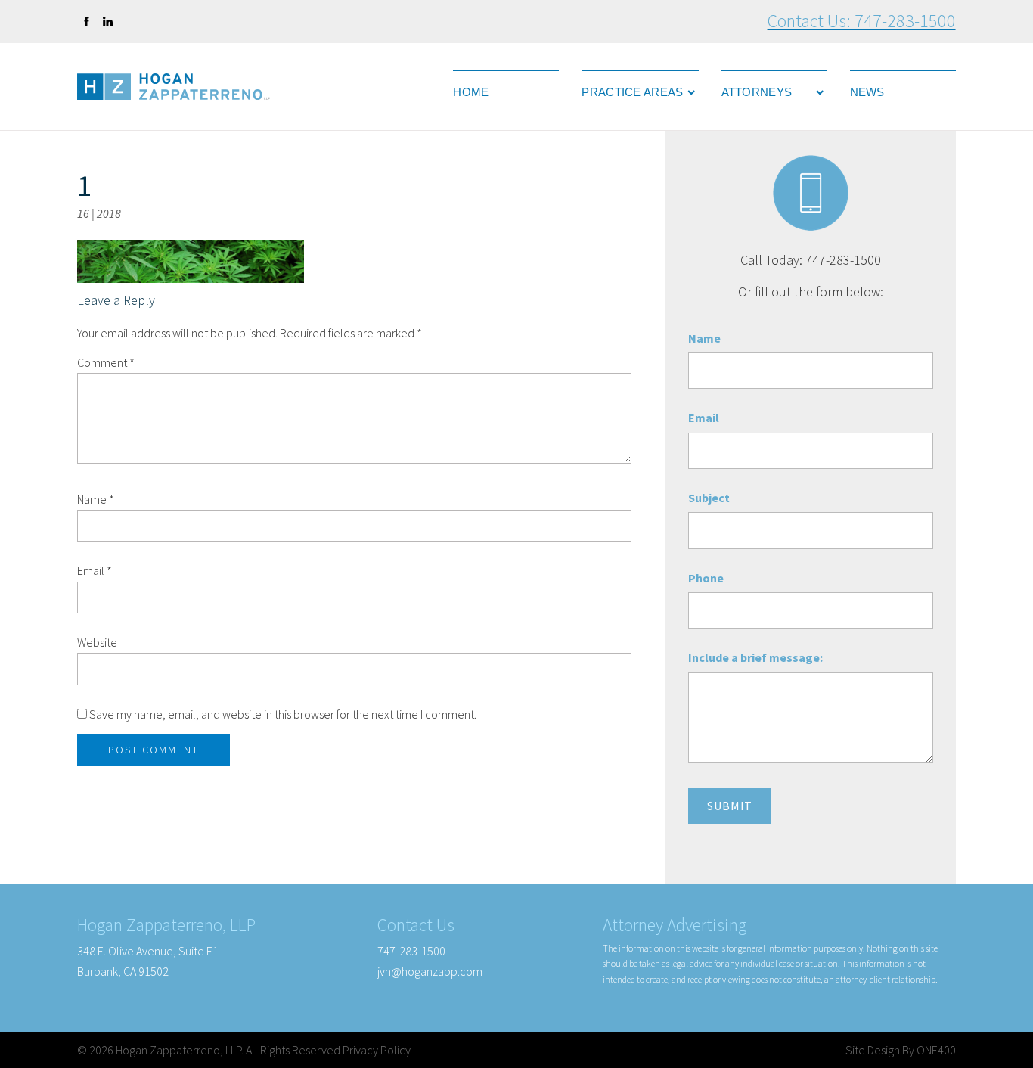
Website (97, 642)
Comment (106, 362)
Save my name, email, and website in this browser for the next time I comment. (282, 714)
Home (471, 91)
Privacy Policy (377, 1049)
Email (94, 570)
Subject (709, 497)
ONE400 (936, 1049)
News (867, 91)
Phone (706, 577)
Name (95, 499)
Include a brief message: (755, 657)
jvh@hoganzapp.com (429, 971)
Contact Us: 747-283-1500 (862, 21)
